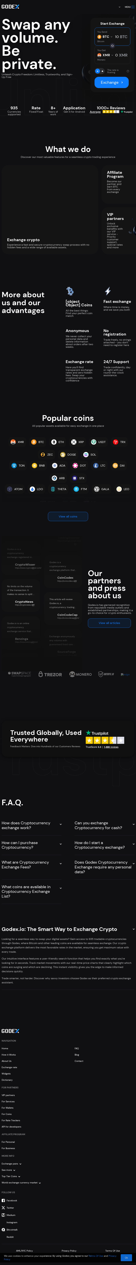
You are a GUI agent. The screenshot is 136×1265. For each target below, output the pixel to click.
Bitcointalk (12, 1230)
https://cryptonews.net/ (24, 605)
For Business (8, 1148)
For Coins (7, 1114)
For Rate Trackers (11, 1120)
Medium (11, 1215)
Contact (79, 1061)
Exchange (110, 82)
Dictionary (7, 1080)
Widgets (6, 1073)
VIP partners (8, 1095)
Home (5, 1048)
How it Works (9, 1055)
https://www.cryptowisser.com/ (28, 568)
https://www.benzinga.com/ (26, 642)
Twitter (10, 1208)
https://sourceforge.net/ (67, 655)
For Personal (8, 1142)
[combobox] (117, 7)
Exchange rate (9, 1067)
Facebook (12, 1200)
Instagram (12, 1222)
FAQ (77, 1048)
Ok (126, 1257)
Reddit (10, 1237)
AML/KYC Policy (24, 1250)
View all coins (68, 516)
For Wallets (7, 1108)
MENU (128, 7)
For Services (8, 1101)
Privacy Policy (69, 1250)
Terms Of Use (112, 1250)
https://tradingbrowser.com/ (69, 541)
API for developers (11, 1127)
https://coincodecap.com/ (68, 618)
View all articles (109, 623)
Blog (77, 1055)
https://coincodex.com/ (67, 581)
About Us (6, 1061)
